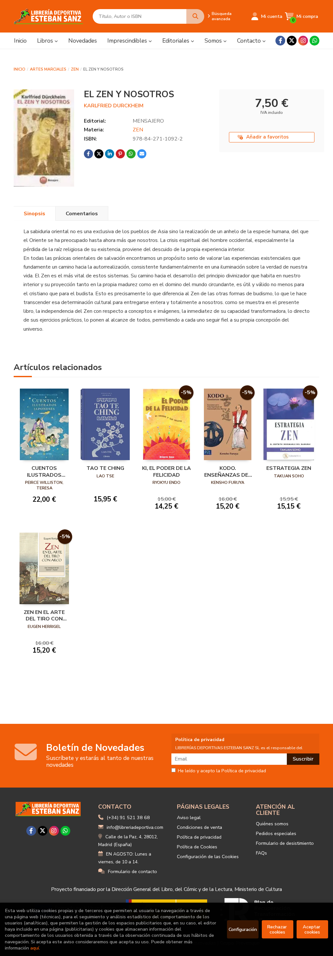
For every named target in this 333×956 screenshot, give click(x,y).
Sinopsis (34, 213)
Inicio (19, 69)
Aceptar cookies (312, 929)
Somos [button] (214, 41)
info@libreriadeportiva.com (135, 827)
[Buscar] (195, 16)
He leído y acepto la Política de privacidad (222, 771)
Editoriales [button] (176, 41)
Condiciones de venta (199, 827)
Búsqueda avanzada (222, 16)
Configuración (243, 929)
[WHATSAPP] (314, 41)
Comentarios (82, 213)
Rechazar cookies (277, 929)
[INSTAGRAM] (303, 41)
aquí (34, 948)
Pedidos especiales (276, 833)
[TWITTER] (292, 41)
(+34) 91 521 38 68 (128, 817)
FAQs (261, 853)
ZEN (75, 69)
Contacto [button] (249, 41)
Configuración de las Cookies (208, 856)
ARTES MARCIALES (48, 69)
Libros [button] (46, 41)
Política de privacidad (199, 837)
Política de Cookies (197, 846)
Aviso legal (189, 817)
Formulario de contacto (132, 871)
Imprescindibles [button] (128, 41)
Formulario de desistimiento (285, 843)
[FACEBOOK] (280, 41)
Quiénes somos (272, 823)
